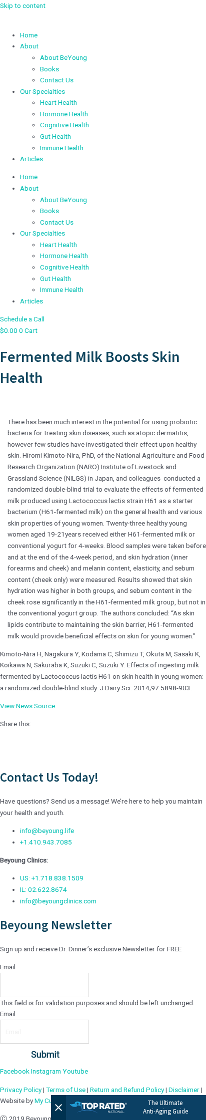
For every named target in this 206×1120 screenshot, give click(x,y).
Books (49, 69)
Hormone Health (64, 114)
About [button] (29, 46)
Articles (31, 159)
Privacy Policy (21, 1090)
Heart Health (58, 102)
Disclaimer (184, 1090)
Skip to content (23, 5)
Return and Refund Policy (127, 1090)
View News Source (27, 706)
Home (29, 35)
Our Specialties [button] (42, 91)
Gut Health (55, 136)
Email (8, 967)
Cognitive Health (64, 125)
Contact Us (57, 80)
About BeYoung (63, 57)
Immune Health (62, 148)
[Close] (58, 1107)
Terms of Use (66, 1090)
